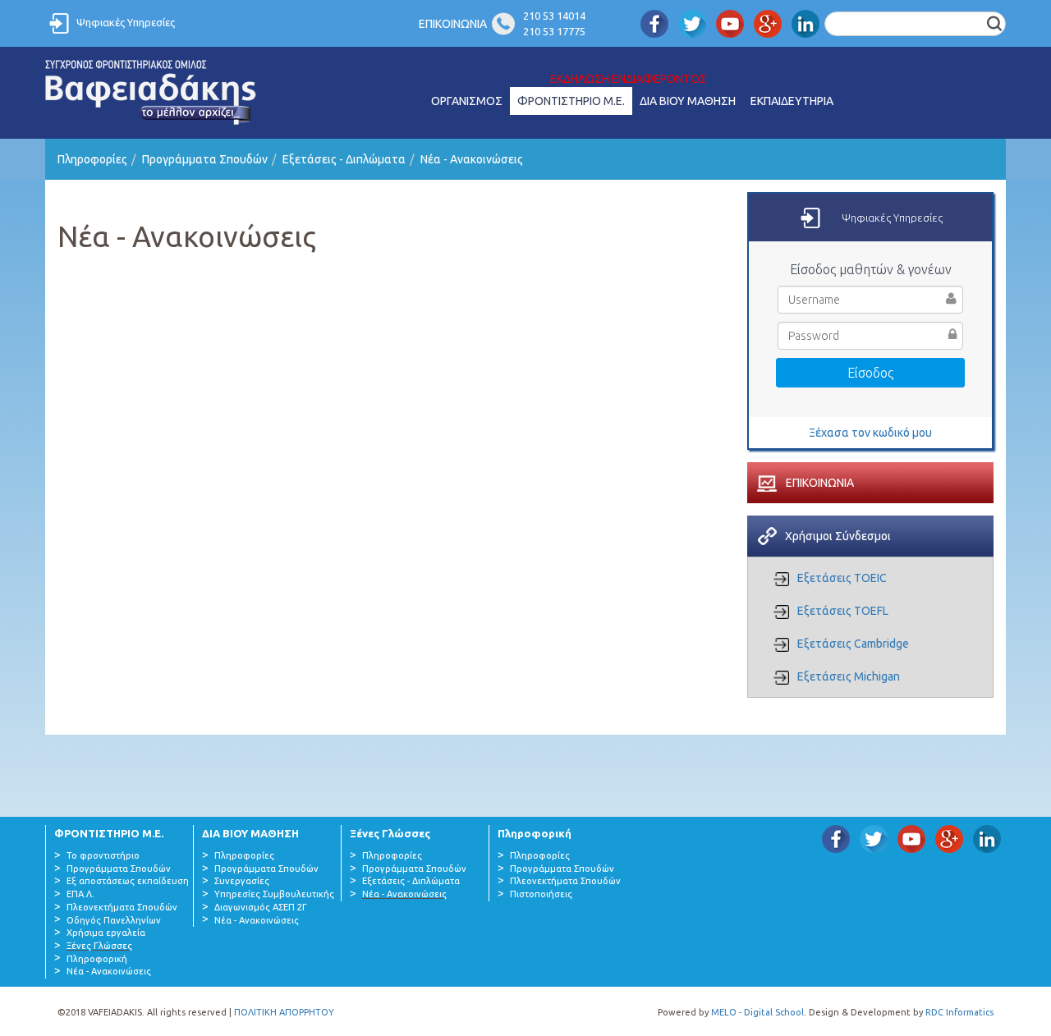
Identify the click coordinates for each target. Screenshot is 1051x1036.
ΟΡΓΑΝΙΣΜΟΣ (467, 101)
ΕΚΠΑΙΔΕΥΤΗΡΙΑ (791, 101)
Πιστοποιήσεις (541, 894)
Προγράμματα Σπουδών (205, 159)
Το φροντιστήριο (103, 855)
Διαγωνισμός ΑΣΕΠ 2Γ (260, 907)
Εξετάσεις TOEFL (842, 610)
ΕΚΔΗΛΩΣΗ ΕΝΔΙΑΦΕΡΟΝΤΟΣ (628, 78)
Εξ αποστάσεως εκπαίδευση (128, 881)
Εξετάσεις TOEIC (842, 577)
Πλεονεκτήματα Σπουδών (122, 907)
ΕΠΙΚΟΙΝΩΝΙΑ (453, 23)
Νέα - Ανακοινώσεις (471, 159)
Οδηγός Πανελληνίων (114, 920)
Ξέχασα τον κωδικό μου (870, 432)
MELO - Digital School (757, 1012)
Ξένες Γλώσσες (99, 946)
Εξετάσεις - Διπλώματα (344, 159)
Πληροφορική (97, 959)
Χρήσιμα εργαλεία (106, 932)
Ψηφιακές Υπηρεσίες (125, 22)
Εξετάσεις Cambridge (853, 643)
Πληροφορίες (92, 159)
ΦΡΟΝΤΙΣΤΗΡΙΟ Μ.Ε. (571, 101)
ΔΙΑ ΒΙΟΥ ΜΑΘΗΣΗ (688, 101)
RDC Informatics (959, 1012)
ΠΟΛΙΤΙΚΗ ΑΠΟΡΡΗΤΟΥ (284, 1012)
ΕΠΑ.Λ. (80, 894)
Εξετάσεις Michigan (848, 676)
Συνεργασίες (241, 881)
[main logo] (151, 93)
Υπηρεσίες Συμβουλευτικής (274, 894)
